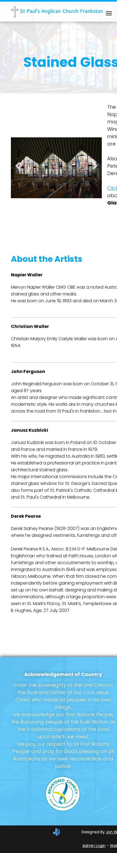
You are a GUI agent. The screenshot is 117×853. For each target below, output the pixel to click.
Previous (17, 169)
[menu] (108, 13)
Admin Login (94, 845)
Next (96, 169)
